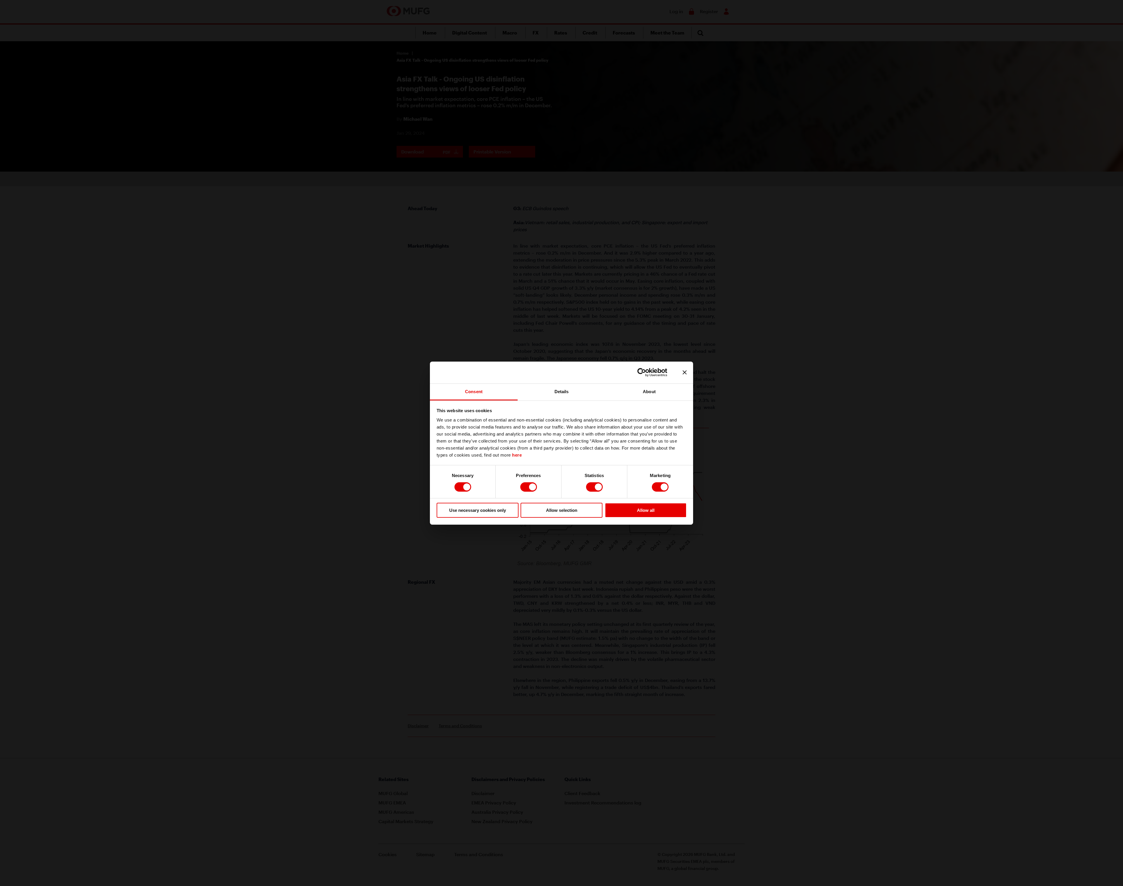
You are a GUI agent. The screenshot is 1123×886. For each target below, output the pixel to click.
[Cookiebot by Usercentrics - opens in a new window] (646, 372)
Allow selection (561, 510)
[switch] (528, 487)
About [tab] (649, 391)
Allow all (645, 510)
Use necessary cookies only (477, 510)
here (517, 454)
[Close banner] (685, 372)
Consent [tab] (474, 391)
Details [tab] (561, 391)
